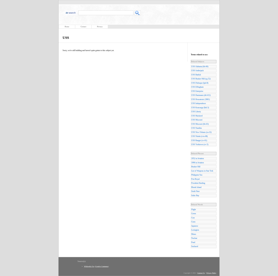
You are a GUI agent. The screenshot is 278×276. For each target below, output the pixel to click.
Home (67, 27)
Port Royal (195, 179)
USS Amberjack (197, 70)
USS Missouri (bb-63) (200, 124)
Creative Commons (101, 266)
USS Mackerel (197, 116)
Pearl (193, 242)
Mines (193, 234)
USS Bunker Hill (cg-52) (201, 79)
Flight (193, 209)
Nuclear (194, 238)
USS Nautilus (196, 128)
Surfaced (194, 246)
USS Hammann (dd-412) (201, 95)
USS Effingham (197, 87)
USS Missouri (196, 120)
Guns (193, 222)
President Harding (198, 183)
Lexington (195, 230)
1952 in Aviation (197, 158)
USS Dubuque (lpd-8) (199, 83)
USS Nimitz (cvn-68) (199, 136)
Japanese (194, 226)
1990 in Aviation (197, 163)
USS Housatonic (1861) (200, 99)
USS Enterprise (197, 91)
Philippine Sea (196, 175)
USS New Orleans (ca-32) (201, 132)
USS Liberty (196, 111)
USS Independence (198, 103)
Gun (193, 218)
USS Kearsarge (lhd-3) (200, 107)
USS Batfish (196, 75)
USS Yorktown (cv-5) (199, 144)
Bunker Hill (195, 167)
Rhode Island (196, 187)
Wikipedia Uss (89, 266)
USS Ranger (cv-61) (199, 140)
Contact (83, 27)
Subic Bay (195, 195)
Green (193, 213)
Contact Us (201, 273)
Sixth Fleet (195, 191)
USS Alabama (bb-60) (199, 66)
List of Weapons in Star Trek (202, 171)
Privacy (100, 27)
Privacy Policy (211, 273)
